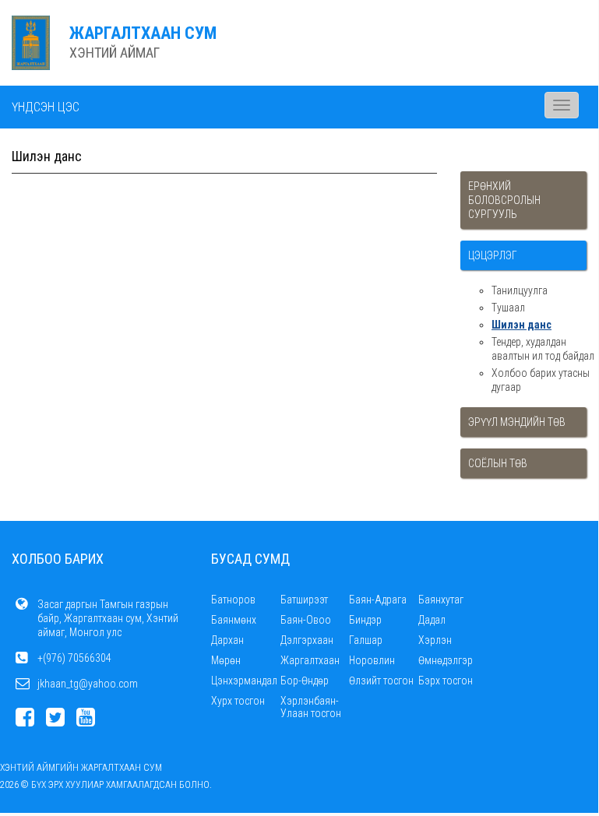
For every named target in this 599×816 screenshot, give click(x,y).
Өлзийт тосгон (381, 680)
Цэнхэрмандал (244, 680)
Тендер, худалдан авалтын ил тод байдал (543, 349)
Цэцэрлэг (492, 255)
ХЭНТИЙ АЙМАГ (114, 52)
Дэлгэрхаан (306, 640)
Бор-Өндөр (304, 680)
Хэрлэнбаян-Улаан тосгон (310, 707)
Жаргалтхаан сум (143, 33)
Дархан (227, 640)
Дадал (432, 620)
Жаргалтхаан (310, 660)
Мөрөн (226, 660)
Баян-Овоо (305, 620)
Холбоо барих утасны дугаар (541, 380)
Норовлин (372, 660)
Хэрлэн (435, 640)
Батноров (233, 599)
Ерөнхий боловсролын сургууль (504, 200)
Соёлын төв (497, 463)
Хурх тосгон (238, 701)
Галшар (365, 640)
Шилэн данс (521, 324)
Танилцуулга (520, 290)
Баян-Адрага (378, 599)
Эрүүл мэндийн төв (517, 422)
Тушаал (508, 307)
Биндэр (365, 620)
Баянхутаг (440, 599)
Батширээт (304, 599)
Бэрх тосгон (445, 680)
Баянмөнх (233, 620)
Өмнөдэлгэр (445, 660)
